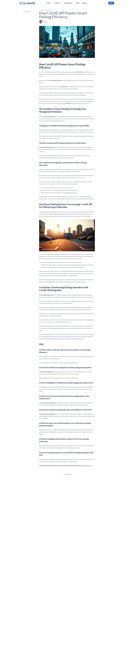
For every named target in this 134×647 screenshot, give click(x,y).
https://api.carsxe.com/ (86, 465)
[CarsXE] (27, 3)
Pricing (77, 3)
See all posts (27, 11)
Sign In (111, 3)
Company (84, 3)
